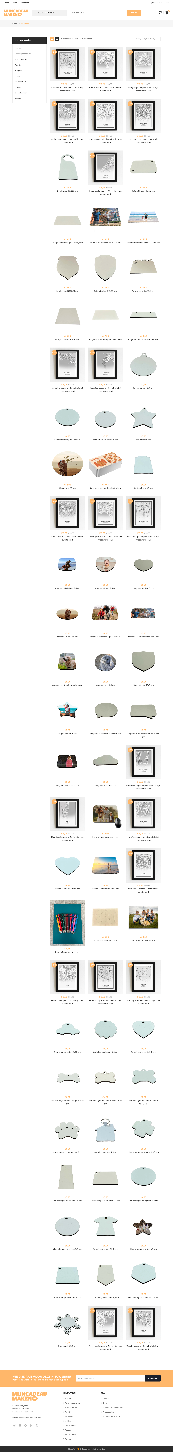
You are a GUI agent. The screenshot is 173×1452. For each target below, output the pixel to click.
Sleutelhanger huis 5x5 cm (105, 1152)
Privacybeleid (108, 1412)
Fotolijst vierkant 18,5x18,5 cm (67, 339)
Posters (18, 48)
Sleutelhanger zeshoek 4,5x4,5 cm (143, 1297)
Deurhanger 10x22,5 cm (67, 191)
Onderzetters (20, 82)
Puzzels (18, 87)
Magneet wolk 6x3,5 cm (105, 785)
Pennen (18, 98)
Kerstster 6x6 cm (143, 439)
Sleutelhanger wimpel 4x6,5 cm (105, 1297)
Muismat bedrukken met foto (105, 837)
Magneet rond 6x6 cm (105, 685)
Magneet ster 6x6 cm (67, 733)
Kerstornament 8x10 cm (143, 388)
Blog (15, 3)
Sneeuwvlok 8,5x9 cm (67, 1346)
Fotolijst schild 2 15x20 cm (105, 291)
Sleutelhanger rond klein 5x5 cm (67, 1249)
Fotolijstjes (19, 65)
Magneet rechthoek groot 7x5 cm (105, 636)
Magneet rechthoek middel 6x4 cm (67, 685)
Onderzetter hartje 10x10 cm (67, 889)
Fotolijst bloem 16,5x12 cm (143, 191)
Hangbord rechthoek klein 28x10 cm (143, 339)
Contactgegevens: (21, 1405)
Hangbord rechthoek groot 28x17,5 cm (105, 339)
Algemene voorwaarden (113, 1407)
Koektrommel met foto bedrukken (105, 488)
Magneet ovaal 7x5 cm (67, 636)
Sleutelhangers (21, 93)
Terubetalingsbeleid (111, 1416)
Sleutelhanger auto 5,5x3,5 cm (67, 1052)
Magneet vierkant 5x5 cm (67, 785)
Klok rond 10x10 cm (67, 488)
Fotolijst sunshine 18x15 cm (143, 291)
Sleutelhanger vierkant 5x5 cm (67, 1297)
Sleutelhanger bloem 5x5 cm (105, 1052)
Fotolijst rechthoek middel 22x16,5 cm (143, 242)
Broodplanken (21, 59)
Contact (25, 3)
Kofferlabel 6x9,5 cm (143, 488)
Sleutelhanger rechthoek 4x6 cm (67, 1200)
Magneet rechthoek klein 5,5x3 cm (143, 636)
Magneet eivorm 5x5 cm (105, 588)
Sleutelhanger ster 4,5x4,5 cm (143, 1249)
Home (6, 3)
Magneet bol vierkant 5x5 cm (67, 588)
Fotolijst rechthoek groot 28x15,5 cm (67, 242)
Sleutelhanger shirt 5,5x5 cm (105, 1249)
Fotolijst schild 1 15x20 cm (67, 291)
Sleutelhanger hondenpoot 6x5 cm (67, 1152)
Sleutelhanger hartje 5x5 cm (143, 1052)
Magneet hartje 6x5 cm (143, 588)
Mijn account (155, 3)
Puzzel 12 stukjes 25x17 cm (105, 940)
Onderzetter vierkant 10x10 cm (105, 889)
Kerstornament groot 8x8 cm (67, 439)
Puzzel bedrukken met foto (143, 940)
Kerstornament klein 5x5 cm (105, 439)
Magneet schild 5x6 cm (143, 685)
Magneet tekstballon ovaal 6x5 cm (105, 733)
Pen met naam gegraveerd (67, 952)
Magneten (19, 70)
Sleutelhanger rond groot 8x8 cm (143, 1200)
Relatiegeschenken (23, 54)
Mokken (18, 76)
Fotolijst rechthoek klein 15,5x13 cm (105, 242)
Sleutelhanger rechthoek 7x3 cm (105, 1200)
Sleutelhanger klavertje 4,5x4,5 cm (143, 1152)
